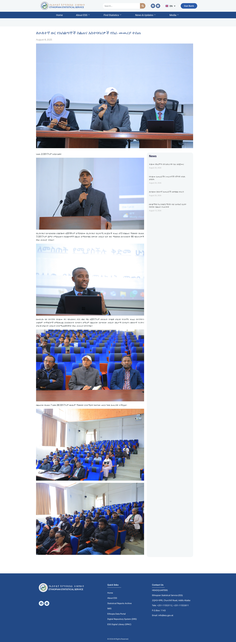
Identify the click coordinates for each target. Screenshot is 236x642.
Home (59, 15)
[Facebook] (153, 6)
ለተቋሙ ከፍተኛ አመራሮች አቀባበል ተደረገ (166, 191)
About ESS (81, 15)
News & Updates (144, 15)
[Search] (142, 6)
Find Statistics (111, 15)
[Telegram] (158, 6)
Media (172, 15)
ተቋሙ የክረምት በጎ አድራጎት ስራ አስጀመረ (166, 164)
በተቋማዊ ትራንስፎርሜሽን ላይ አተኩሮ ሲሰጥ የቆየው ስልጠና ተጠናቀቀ (167, 205)
